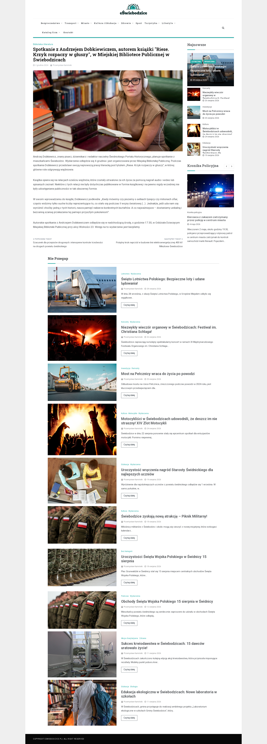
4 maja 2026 (195, 224)
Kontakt (68, 32)
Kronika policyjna (194, 212)
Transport (70, 23)
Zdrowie (126, 23)
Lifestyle (167, 23)
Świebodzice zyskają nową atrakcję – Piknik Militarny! (164, 516)
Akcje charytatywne (129, 638)
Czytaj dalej (129, 305)
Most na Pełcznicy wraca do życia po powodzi (216, 112)
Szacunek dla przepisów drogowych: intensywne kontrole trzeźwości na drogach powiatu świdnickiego (68, 244)
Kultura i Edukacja (105, 23)
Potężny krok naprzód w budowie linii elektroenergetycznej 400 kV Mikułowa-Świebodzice (149, 244)
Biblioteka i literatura (43, 44)
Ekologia (134, 687)
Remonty (135, 368)
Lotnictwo (196, 61)
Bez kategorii (126, 551)
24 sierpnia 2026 (212, 137)
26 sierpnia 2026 (212, 100)
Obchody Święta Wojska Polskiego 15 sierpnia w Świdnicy (167, 601)
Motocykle (132, 413)
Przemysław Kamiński (62, 65)
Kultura (206, 124)
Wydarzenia (210, 61)
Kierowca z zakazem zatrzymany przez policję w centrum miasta (207, 219)
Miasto (85, 23)
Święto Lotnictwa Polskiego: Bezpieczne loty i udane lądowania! (208, 70)
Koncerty (206, 88)
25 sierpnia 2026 (212, 118)
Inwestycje (207, 107)
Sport (139, 23)
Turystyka (150, 23)
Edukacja (206, 143)
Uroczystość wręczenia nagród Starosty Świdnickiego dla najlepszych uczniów (215, 151)
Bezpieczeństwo (50, 23)
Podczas (125, 596)
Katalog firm (50, 32)
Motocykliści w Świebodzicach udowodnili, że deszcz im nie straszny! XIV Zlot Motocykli (217, 133)
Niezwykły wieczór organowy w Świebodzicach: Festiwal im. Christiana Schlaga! (216, 97)
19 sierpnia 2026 (212, 155)
